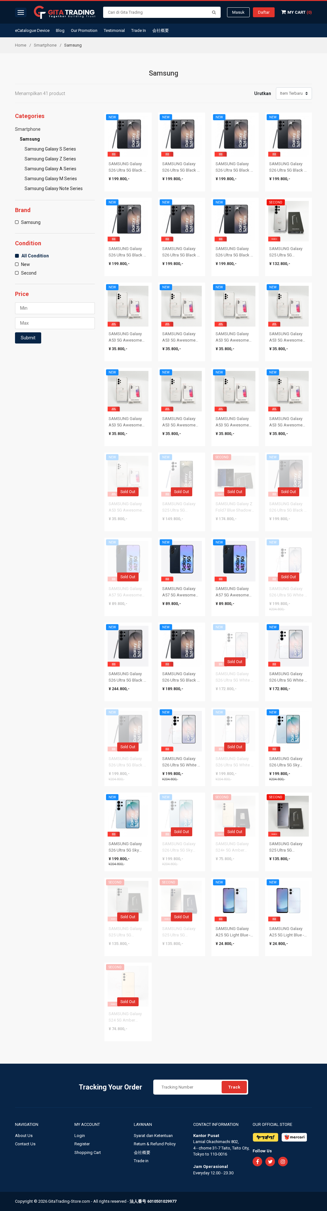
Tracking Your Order (110, 1087)
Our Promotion (84, 30)
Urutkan (262, 93)
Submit (28, 337)
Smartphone (45, 45)
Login (79, 1135)
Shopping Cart (87, 1152)
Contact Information (216, 1124)
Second (28, 273)
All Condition (34, 255)
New (25, 264)
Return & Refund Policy (155, 1143)
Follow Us (262, 1150)
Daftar (264, 12)
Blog (60, 30)
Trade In (138, 30)
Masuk (238, 12)
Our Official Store (272, 1124)
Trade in (141, 1160)
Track (234, 1087)
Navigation (27, 1124)
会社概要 (160, 30)
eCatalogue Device (32, 30)
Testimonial (114, 30)
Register (82, 1143)
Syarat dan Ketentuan (153, 1135)
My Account (87, 1124)
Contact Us (25, 1143)
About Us (24, 1135)
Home (20, 45)
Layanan (143, 1124)
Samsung (30, 139)
